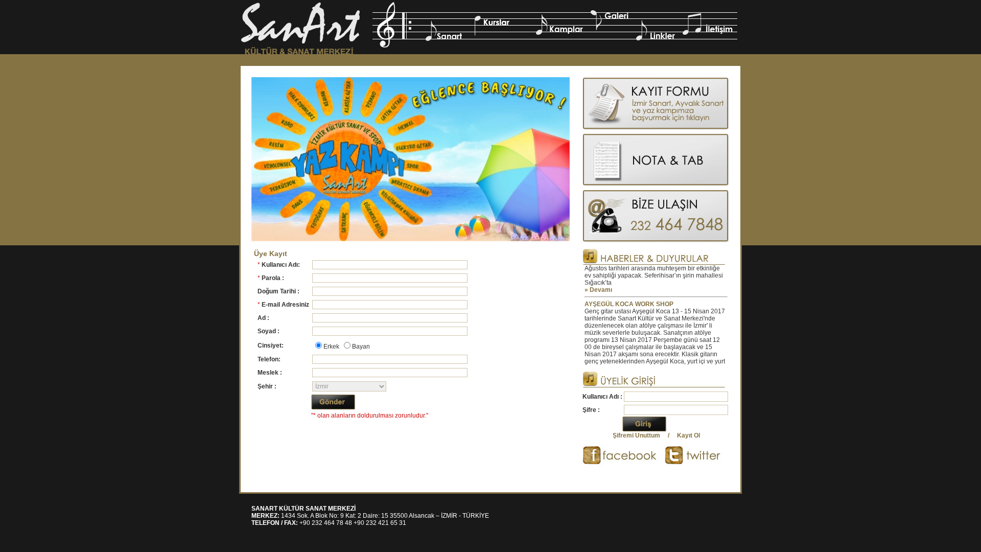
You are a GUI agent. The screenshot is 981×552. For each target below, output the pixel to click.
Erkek (331, 346)
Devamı (601, 281)
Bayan (361, 346)
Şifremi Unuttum (636, 435)
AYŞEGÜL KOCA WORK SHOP (629, 295)
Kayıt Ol (688, 435)
